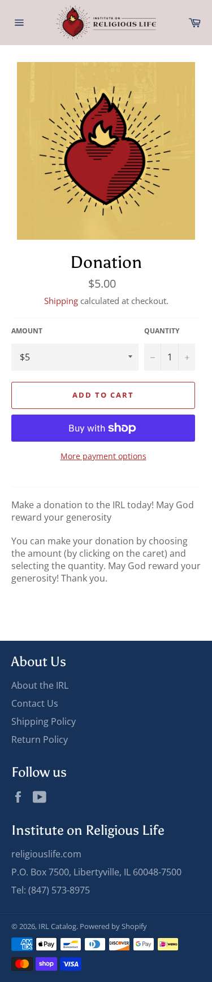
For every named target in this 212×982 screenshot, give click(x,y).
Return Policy (39, 739)
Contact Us (34, 703)
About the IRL (39, 685)
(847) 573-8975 (59, 890)
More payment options (103, 456)
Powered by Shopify (113, 926)
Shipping (61, 300)
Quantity (161, 331)
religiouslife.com (46, 854)
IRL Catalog (57, 926)
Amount (26, 331)
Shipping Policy (43, 721)
